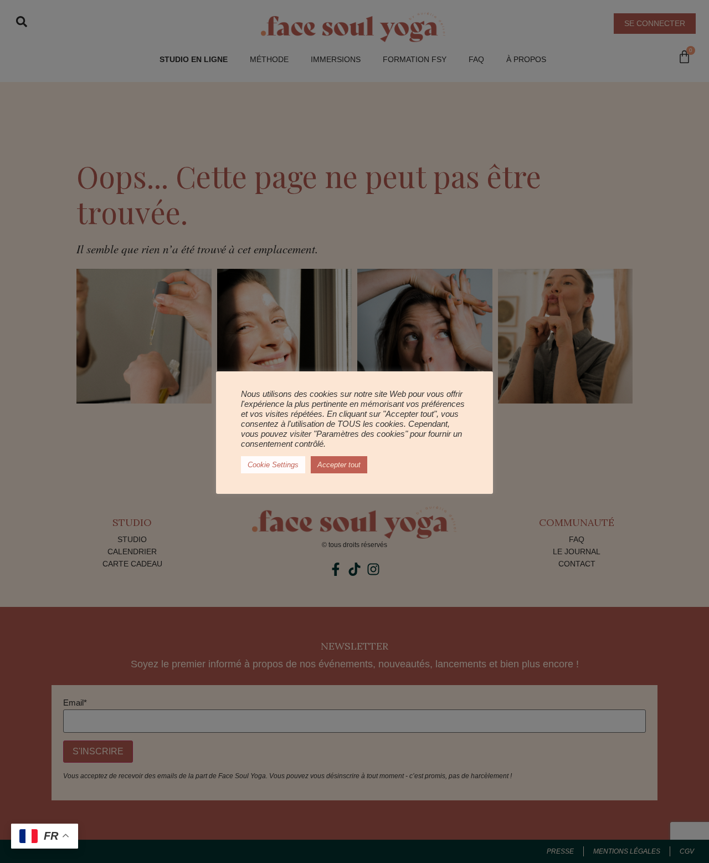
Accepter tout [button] (339, 465)
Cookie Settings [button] (273, 465)
